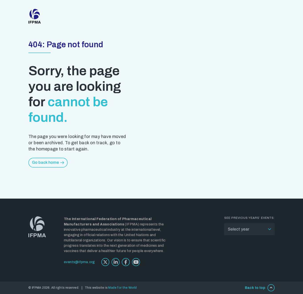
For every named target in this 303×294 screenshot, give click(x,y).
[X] (105, 262)
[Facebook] (126, 262)
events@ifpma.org (79, 262)
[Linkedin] (116, 262)
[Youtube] (136, 262)
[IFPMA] (34, 16)
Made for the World (122, 287)
